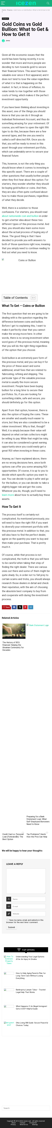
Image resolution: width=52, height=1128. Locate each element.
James (7, 41)
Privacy (13, 1124)
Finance (9, 10)
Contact (22, 1123)
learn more (8, 494)
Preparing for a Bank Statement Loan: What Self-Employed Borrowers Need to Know (38, 820)
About (14, 1123)
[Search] (48, 3)
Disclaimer (33, 1123)
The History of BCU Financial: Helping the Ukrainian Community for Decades (13, 646)
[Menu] (3, 3)
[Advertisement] (26, 1075)
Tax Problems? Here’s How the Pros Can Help (37, 835)
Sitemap (35, 1124)
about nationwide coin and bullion (20, 216)
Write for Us (24, 1124)
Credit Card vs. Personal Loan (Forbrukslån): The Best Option (13, 836)
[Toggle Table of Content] (32, 298)
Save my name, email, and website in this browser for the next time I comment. (24, 921)
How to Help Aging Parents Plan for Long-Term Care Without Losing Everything (31, 975)
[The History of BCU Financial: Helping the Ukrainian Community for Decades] (13, 625)
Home (4, 10)
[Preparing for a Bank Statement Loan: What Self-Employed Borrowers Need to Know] (38, 625)
